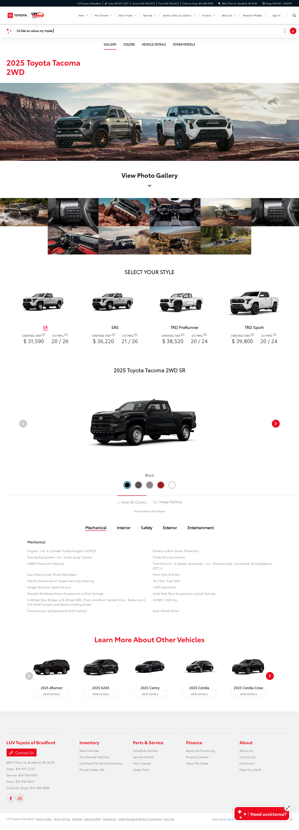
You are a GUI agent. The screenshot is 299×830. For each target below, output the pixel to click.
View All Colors (133, 501)
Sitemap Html (92, 819)
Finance (194, 742)
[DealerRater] (20, 798)
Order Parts (141, 769)
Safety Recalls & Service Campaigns (140, 819)
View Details (51, 694)
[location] (219, 3)
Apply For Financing (200, 750)
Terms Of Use (62, 819)
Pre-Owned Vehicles (94, 757)
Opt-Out (169, 819)
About (246, 742)
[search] (294, 15)
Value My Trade (197, 763)
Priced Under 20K (92, 769)
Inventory (89, 742)
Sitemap (77, 819)
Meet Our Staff (250, 769)
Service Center (143, 757)
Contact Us (24, 752)
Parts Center (142, 763)
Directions (247, 763)
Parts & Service (148, 742)
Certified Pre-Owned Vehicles (101, 763)
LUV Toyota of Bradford (20, 819)
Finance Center (197, 757)
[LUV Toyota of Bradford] (26, 14)
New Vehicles (89, 750)
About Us (246, 750)
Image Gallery (170, 501)
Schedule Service (145, 750)
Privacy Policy (44, 819)
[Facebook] (10, 798)
